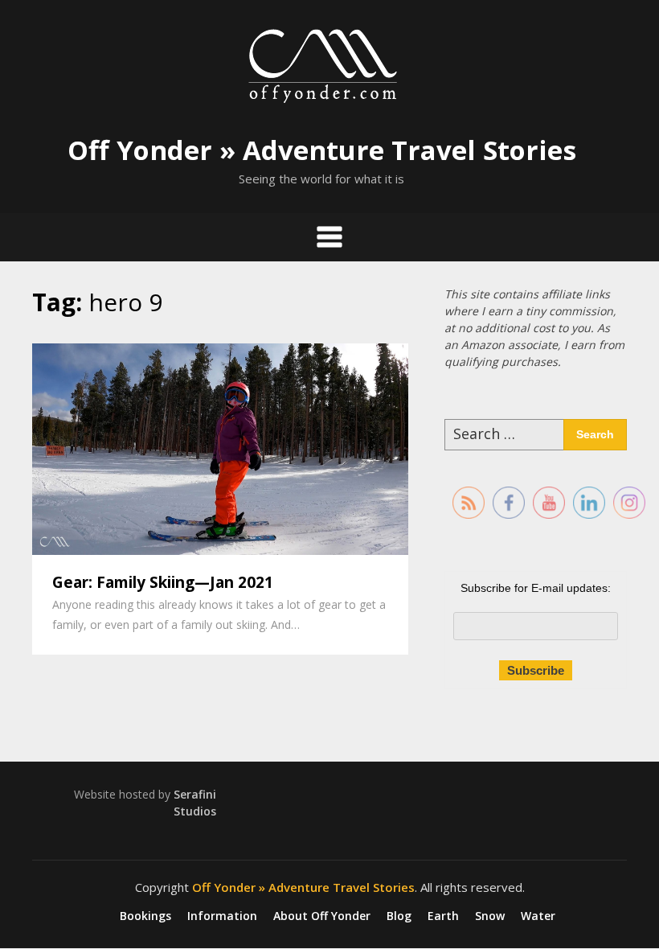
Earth (443, 916)
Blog (399, 916)
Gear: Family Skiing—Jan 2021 (162, 582)
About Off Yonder (321, 916)
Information (222, 916)
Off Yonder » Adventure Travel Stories (322, 150)
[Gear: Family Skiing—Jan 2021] (220, 447)
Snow (490, 916)
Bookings (145, 916)
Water (538, 916)
